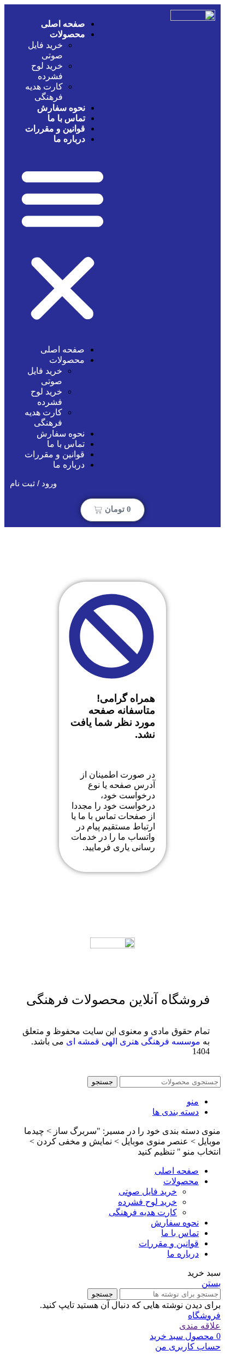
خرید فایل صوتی (148, 1191)
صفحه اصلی (62, 349)
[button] (62, 244)
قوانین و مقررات (55, 454)
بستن (211, 1283)
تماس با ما (66, 444)
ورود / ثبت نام (33, 483)
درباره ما (69, 139)
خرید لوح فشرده (147, 1201)
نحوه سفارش (61, 433)
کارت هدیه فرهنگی (143, 1212)
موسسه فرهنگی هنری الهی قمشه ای (133, 1041)
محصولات (67, 34)
